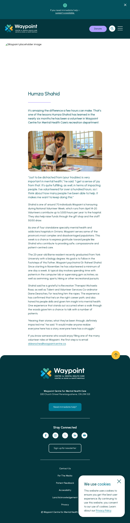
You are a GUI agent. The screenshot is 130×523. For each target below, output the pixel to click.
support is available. (65, 13)
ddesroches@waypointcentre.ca (47, 343)
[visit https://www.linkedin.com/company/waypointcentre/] (75, 435)
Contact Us (65, 468)
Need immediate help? (65, 407)
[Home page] (23, 28)
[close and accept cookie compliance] (119, 481)
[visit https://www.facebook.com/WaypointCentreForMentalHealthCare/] (46, 435)
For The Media (65, 475)
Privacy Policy (103, 510)
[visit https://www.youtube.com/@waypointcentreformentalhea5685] (84, 435)
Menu (120, 28)
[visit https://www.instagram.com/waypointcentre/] (55, 435)
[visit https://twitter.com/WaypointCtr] (65, 435)
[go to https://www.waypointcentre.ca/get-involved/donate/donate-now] (98, 29)
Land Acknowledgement (65, 497)
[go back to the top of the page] (115, 355)
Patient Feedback (65, 483)
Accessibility (65, 490)
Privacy (65, 504)
